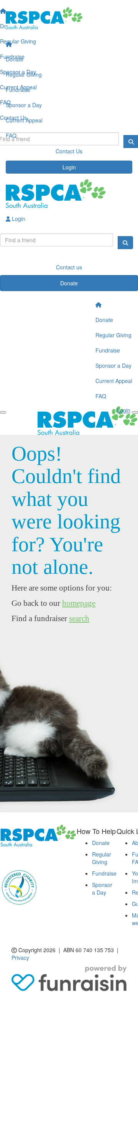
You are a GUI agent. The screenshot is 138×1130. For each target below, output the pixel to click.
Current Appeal (24, 120)
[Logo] (69, 18)
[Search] (125, 242)
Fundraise (18, 89)
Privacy (20, 957)
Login (69, 167)
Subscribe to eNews (29, 858)
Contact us (69, 267)
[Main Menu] (3, 412)
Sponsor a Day (24, 105)
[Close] (135, 412)
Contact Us (69, 151)
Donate (14, 59)
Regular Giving (24, 74)
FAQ (11, 135)
